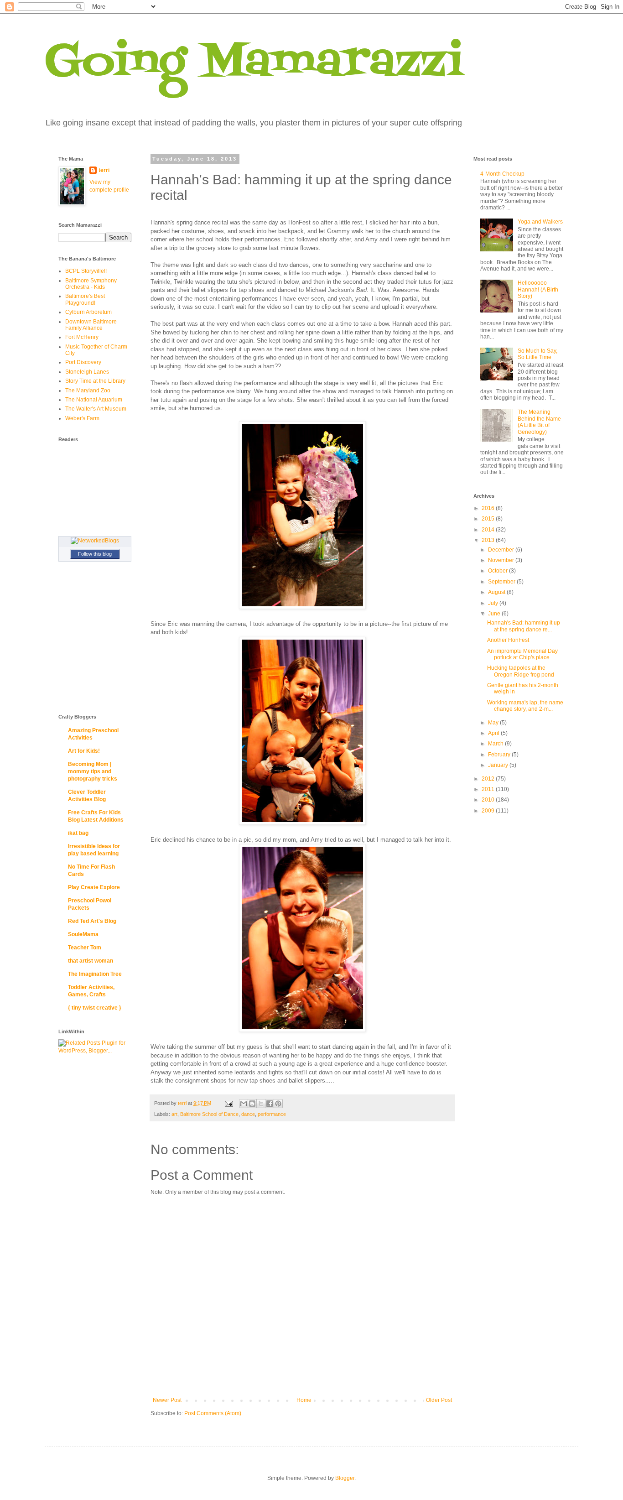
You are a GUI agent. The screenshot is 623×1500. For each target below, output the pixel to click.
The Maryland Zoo (87, 390)
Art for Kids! (84, 751)
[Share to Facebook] (269, 1103)
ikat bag (78, 833)
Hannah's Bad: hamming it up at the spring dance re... (523, 626)
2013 (489, 540)
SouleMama (83, 934)
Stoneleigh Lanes (87, 372)
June (495, 613)
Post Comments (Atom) (212, 1413)
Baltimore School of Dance (209, 1114)
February (500, 754)
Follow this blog (95, 554)
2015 (489, 519)
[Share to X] (260, 1103)
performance (272, 1114)
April (494, 733)
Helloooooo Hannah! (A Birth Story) (538, 289)
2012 (489, 779)
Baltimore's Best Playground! (85, 299)
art (174, 1114)
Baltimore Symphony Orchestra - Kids (91, 283)
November (501, 560)
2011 (489, 789)
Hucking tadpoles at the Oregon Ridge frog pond (520, 671)
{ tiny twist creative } (94, 1008)
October (498, 571)
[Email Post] (228, 1103)
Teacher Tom (84, 947)
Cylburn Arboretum (88, 312)
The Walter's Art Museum (95, 409)
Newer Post (167, 1400)
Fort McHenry (82, 337)
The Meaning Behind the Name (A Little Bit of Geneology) (539, 422)
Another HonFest (508, 640)
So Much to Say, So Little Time (537, 354)
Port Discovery (83, 362)
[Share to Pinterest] (278, 1103)
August (497, 592)
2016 (489, 508)
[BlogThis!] (252, 1103)
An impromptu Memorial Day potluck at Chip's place (522, 654)
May (494, 722)
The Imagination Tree (95, 974)
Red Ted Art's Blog (92, 921)
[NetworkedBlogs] (95, 540)
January (498, 765)
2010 (489, 800)
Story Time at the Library (95, 381)
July (493, 603)
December (501, 550)
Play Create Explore (94, 887)
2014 (489, 529)
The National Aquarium (93, 399)
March (496, 743)
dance (248, 1114)
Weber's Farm (82, 418)
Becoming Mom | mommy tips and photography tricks (92, 771)
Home (304, 1400)
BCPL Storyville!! (86, 271)
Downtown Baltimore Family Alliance (91, 324)
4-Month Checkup (502, 174)
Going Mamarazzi (254, 63)
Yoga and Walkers (540, 222)
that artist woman (90, 961)
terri (104, 170)
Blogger (344, 1478)
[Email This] (243, 1103)
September (502, 581)
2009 (489, 810)
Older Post (439, 1400)
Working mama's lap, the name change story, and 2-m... (525, 705)
